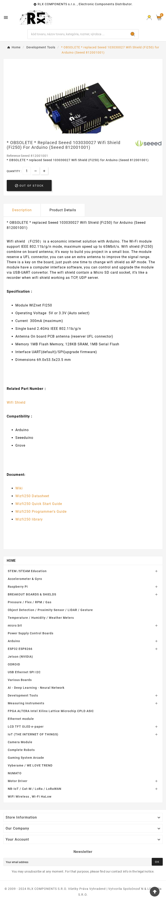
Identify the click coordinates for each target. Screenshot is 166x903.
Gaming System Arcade (26, 757)
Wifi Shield (16, 402)
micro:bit (15, 625)
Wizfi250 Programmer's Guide (41, 511)
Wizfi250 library (29, 519)
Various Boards (20, 680)
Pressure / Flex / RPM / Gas (29, 602)
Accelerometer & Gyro (25, 579)
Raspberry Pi (18, 586)
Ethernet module (21, 718)
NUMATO (15, 773)
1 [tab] (81, 132)
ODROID (14, 664)
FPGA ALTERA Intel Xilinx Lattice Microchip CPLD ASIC (51, 711)
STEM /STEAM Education (27, 571)
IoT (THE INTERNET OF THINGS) (33, 734)
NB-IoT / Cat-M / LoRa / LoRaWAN (34, 788)
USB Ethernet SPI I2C (24, 672)
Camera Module (20, 742)
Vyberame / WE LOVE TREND (30, 765)
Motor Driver (17, 781)
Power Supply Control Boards (30, 633)
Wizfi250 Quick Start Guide (38, 504)
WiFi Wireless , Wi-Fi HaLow (29, 796)
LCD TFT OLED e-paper (26, 726)
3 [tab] (89, 132)
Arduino (14, 641)
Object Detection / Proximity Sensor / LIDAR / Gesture (50, 610)
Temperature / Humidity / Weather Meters (41, 617)
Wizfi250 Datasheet (32, 496)
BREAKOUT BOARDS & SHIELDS (32, 594)
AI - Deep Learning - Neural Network (36, 687)
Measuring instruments (26, 703)
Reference (14, 155)
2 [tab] (85, 132)
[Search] (133, 34)
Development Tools (23, 695)
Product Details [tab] (62, 210)
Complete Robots (21, 750)
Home (11, 561)
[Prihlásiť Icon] (149, 17)
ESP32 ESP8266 (20, 649)
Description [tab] (22, 210)
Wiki (19, 488)
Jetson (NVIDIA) (20, 656)
